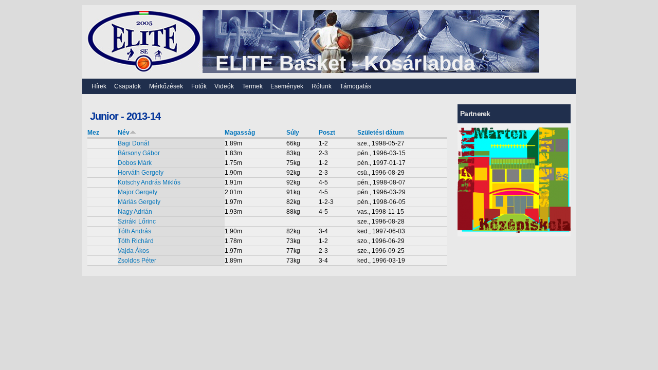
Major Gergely (137, 192)
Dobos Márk (135, 162)
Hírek (99, 86)
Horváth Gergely (140, 172)
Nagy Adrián (135, 211)
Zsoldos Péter (137, 260)
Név (124, 132)
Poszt (327, 132)
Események (286, 86)
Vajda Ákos (133, 250)
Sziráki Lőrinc (137, 221)
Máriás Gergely (139, 202)
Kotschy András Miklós (149, 182)
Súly (292, 132)
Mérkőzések (166, 86)
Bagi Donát (133, 143)
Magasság (240, 132)
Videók (224, 86)
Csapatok (127, 86)
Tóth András (134, 231)
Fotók (199, 86)
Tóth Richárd (136, 241)
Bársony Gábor (139, 153)
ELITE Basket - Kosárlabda (345, 63)
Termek (252, 86)
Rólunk (322, 86)
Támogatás (355, 86)
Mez (93, 132)
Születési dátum (380, 132)
